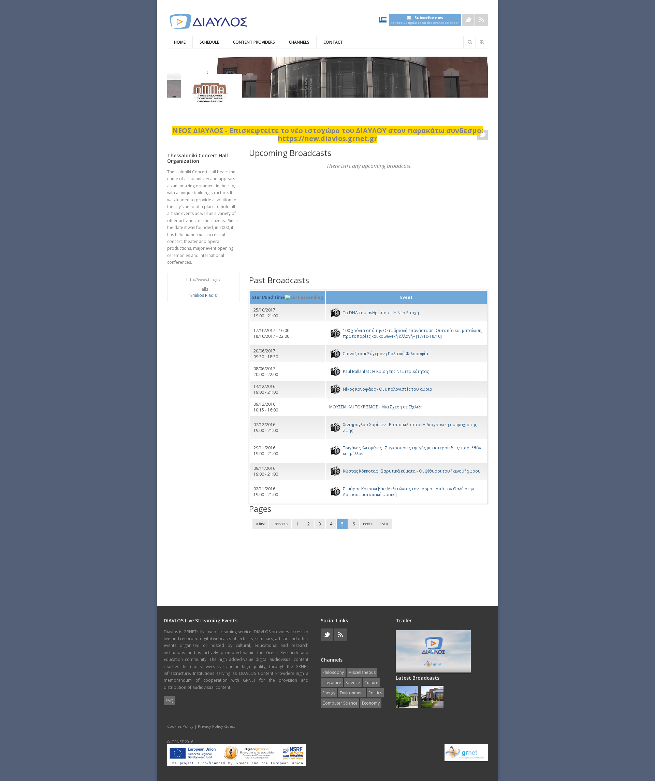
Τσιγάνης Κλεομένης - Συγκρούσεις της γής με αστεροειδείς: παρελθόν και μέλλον (412, 451)
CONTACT (333, 42)
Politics (375, 693)
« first (260, 523)
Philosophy (333, 672)
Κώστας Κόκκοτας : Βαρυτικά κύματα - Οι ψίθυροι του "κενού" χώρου (412, 471)
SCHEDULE (209, 42)
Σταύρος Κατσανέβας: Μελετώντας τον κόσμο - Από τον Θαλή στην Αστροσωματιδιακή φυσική (408, 491)
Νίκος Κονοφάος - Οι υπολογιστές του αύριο (387, 389)
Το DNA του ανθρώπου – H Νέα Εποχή (381, 313)
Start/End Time (268, 297)
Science (353, 682)
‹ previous (280, 523)
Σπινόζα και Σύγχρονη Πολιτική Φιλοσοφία (385, 354)
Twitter (468, 20)
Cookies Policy (180, 726)
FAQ (169, 701)
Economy (371, 703)
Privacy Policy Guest (216, 726)
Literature (331, 682)
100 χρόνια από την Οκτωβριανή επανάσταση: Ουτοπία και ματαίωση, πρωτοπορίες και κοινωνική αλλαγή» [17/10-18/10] (412, 333)
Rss (481, 20)
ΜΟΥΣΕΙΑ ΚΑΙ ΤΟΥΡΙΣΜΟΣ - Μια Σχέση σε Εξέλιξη (376, 407)
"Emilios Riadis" (203, 295)
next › (367, 523)
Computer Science (340, 703)
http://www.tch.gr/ (203, 280)
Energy (328, 693)
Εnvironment (352, 693)
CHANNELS (299, 42)
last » (384, 523)
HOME (180, 42)
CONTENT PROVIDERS (254, 42)
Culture (371, 682)
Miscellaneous (362, 672)
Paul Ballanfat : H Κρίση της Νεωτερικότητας (386, 371)
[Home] (208, 21)
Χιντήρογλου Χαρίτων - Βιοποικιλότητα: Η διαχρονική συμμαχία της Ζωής (410, 427)
